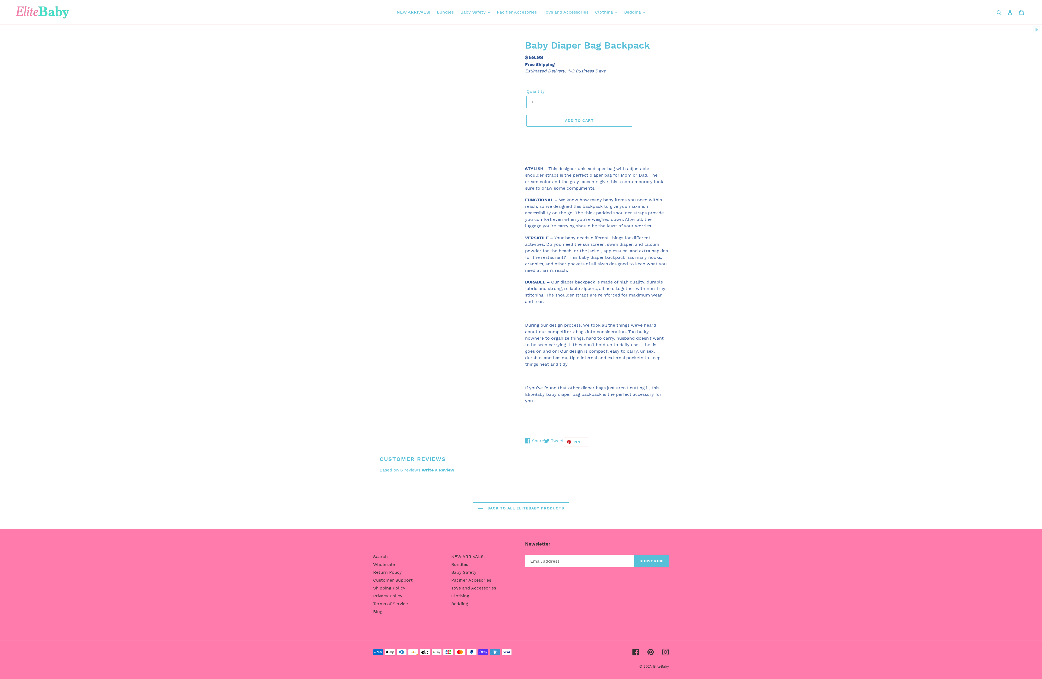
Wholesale (384, 564)
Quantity (535, 91)
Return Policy (387, 572)
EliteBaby (661, 666)
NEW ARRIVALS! (468, 556)
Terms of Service (390, 603)
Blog (377, 611)
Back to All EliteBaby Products (525, 508)
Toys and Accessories (473, 588)
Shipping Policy (389, 588)
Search (380, 556)
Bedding (459, 603)
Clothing (460, 595)
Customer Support (393, 580)
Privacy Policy (387, 595)
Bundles (459, 564)
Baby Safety (463, 572)
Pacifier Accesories (471, 580)
